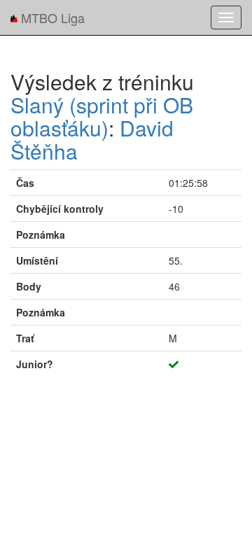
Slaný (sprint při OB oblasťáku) (101, 116)
